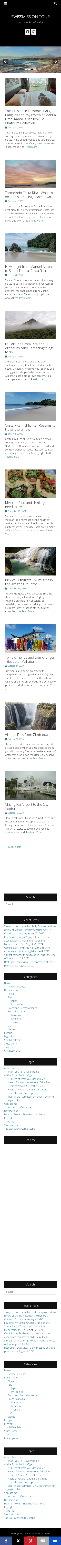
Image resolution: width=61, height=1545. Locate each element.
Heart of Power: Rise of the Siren (25, 1086)
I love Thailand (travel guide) (22, 1093)
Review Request (16, 986)
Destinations (11, 990)
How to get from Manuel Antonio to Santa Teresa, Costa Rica (29, 268)
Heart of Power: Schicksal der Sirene (27, 1089)
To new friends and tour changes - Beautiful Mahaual (30, 659)
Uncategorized (12, 1050)
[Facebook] (6, 1541)
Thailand (16, 1022)
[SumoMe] (55, 1541)
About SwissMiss (13, 1068)
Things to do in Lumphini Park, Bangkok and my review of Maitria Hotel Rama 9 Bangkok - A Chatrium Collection (30, 117)
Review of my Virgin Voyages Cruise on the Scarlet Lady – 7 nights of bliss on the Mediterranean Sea (27, 940)
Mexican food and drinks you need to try (26, 504)
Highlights (9, 1036)
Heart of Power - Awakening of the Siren (29, 1082)
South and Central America (22, 1008)
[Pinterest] (30, 1541)
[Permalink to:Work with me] (30, 59)
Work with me (11, 1125)
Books (7, 983)
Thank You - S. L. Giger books (23, 1071)
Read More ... (32, 146)
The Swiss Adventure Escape (19, 1128)
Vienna (11, 1029)
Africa (11, 993)
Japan (14, 1000)
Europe (8, 1032)
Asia (10, 997)
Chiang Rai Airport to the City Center (26, 806)
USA (10, 1025)
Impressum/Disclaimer (20, 1107)
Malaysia (16, 1015)
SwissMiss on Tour (30, 16)
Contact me (10, 1103)
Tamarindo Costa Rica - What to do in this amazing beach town (29, 194)
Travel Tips (10, 1047)
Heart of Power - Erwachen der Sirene (24, 1114)
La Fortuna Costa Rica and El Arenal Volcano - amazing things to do (29, 348)
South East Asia (16, 1011)
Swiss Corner (11, 1043)
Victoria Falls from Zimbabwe (27, 734)
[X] (18, 1541)
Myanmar (16, 1018)
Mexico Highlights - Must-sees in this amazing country (29, 582)
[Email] (43, 1541)
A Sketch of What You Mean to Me (26, 1078)
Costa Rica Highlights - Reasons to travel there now (30, 427)
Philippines (17, 1004)
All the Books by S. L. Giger (18, 1075)
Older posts (13, 846)
